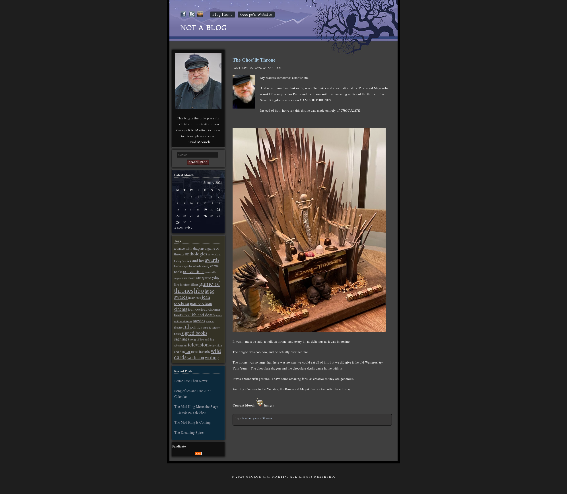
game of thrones (262, 418)
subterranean (180, 345)
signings (181, 339)
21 (218, 209)
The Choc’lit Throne (254, 59)
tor (187, 351)
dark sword (188, 278)
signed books (194, 332)
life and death (202, 315)
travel (194, 352)
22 (178, 215)
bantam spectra (183, 266)
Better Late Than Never (190, 380)
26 (205, 215)
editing (200, 278)
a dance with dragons (189, 248)
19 (205, 209)
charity (206, 266)
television (198, 344)
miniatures (185, 321)
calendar (197, 266)
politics (196, 327)
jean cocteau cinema (193, 306)
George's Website (256, 14)
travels (204, 351)
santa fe (207, 327)
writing (212, 357)
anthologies (196, 254)
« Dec (178, 227)
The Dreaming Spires (189, 432)
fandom (246, 418)
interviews (194, 297)
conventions (193, 271)
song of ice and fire (202, 339)
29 (178, 222)
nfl (186, 326)
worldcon (195, 357)
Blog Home (222, 14)
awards (212, 259)
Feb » (189, 227)
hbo (199, 290)
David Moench (198, 142)
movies (199, 321)
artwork (213, 254)
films (194, 284)
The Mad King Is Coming (192, 422)
